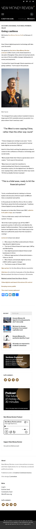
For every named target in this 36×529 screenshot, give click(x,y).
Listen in (4, 238)
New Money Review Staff (15, 35)
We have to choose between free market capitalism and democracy (15, 329)
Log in (3, 487)
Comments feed (6, 492)
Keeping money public (8, 286)
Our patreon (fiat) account (11, 446)
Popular (15, 313)
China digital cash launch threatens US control (16, 282)
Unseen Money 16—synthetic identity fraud (20, 337)
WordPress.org (6, 494)
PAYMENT (28, 26)
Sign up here (5, 268)
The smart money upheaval (10, 290)
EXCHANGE (12, 26)
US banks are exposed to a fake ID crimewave (20, 344)
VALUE (3, 28)
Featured (20, 26)
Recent (6, 313)
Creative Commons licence (22, 473)
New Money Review (18, 514)
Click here (4, 272)
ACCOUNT (4, 26)
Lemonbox (13, 476)
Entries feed (5, 489)
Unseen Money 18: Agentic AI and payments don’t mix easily (21, 320)
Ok (18, 526)
